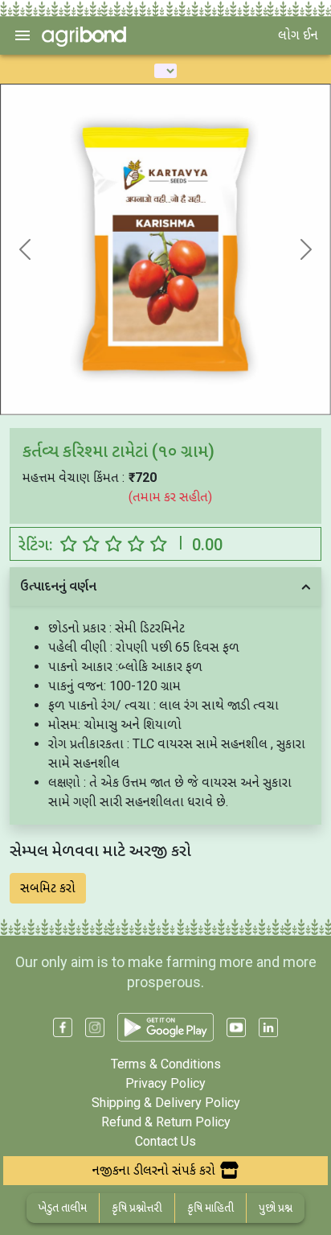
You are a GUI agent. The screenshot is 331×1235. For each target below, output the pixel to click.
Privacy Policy (165, 1083)
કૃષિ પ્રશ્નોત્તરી (137, 1207)
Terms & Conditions (166, 1064)
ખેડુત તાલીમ (63, 1207)
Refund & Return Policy (166, 1122)
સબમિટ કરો (48, 887)
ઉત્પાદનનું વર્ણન (58, 586)
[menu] (22, 35)
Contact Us (165, 1141)
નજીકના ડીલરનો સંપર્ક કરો (153, 1170)
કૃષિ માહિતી (210, 1207)
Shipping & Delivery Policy (166, 1102)
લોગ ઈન (298, 35)
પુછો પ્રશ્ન (275, 1207)
